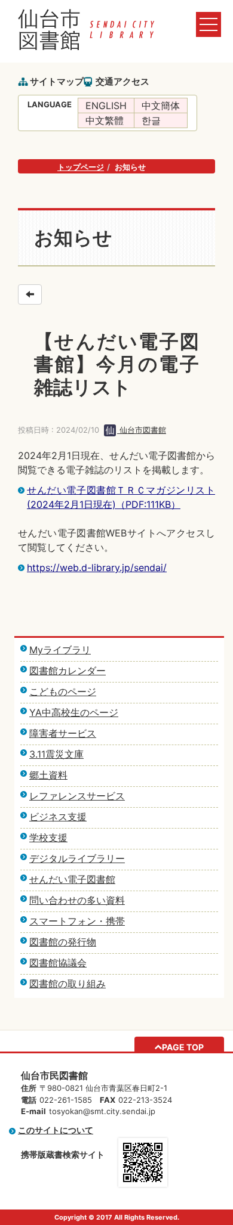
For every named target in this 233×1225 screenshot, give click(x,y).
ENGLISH (106, 105)
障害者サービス (62, 733)
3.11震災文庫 (56, 754)
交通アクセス (122, 81)
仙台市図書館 (141, 430)
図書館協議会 (58, 963)
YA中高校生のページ (73, 712)
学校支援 (48, 837)
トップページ (80, 167)
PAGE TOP (183, 1047)
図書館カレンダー (67, 671)
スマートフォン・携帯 (77, 921)
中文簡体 (161, 105)
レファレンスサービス (77, 796)
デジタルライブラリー (77, 858)
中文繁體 (104, 120)
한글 (151, 120)
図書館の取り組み (67, 984)
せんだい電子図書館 (72, 879)
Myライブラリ (60, 650)
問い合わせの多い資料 (77, 900)
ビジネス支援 (58, 817)
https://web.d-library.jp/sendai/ (97, 567)
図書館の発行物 (62, 942)
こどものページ (62, 691)
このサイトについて (55, 1130)
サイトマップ (57, 81)
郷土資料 (48, 775)
